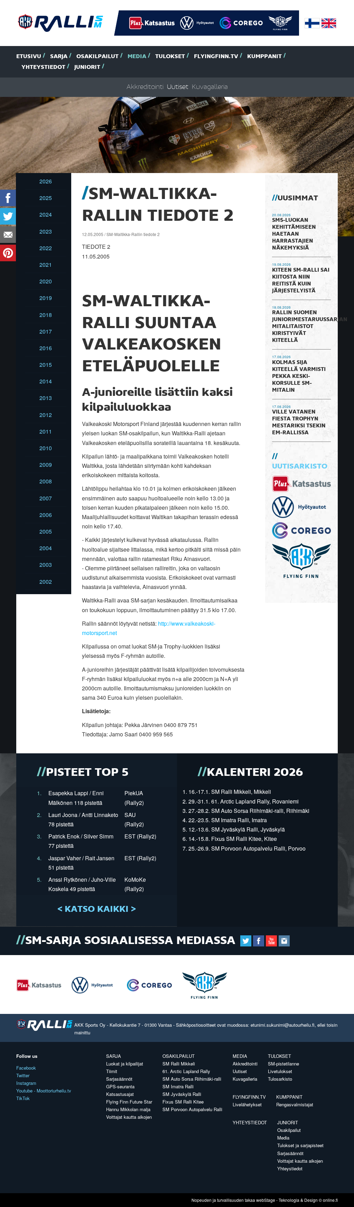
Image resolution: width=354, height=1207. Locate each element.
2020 (45, 281)
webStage (265, 1200)
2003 (45, 565)
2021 (45, 265)
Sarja (58, 57)
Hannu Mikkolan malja (128, 1109)
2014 (45, 381)
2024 (45, 214)
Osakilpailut (97, 57)
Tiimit (111, 1071)
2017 (45, 331)
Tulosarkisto (280, 1079)
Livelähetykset (247, 1104)
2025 (45, 198)
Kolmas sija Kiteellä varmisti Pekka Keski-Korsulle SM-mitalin (299, 376)
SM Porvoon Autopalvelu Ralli (192, 1109)
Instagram (26, 1083)
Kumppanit (264, 57)
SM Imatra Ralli (178, 1086)
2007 (45, 498)
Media (137, 57)
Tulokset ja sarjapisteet (300, 1145)
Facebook (26, 1067)
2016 (45, 348)
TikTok (23, 1098)
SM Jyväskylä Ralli (181, 1094)
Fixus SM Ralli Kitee (183, 1101)
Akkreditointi (145, 87)
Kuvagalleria (210, 87)
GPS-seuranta (120, 1086)
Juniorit (87, 67)
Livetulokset (280, 1071)
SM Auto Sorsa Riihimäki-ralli (191, 1079)
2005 (45, 531)
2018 (45, 315)
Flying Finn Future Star (129, 1101)
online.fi (330, 1200)
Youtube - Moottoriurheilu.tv (43, 1090)
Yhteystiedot (43, 67)
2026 (45, 181)
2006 (45, 515)
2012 (45, 415)
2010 (45, 448)
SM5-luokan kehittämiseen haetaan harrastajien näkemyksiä (294, 234)
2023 (45, 231)
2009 (45, 465)
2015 (45, 365)
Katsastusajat (120, 1094)
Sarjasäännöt (119, 1079)
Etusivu (28, 57)
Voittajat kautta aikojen (129, 1117)
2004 (45, 548)
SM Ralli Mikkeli (178, 1063)
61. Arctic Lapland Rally (186, 1071)
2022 (45, 248)
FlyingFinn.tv (216, 57)
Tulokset (170, 57)
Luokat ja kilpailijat (124, 1063)
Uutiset (177, 87)
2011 (45, 431)
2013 (45, 398)
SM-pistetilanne (283, 1063)
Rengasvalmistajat (294, 1104)
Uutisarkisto (299, 466)
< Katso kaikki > (96, 909)
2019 (45, 298)
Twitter (22, 1075)
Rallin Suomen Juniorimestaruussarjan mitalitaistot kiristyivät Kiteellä (309, 326)
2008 (45, 481)
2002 (45, 582)
